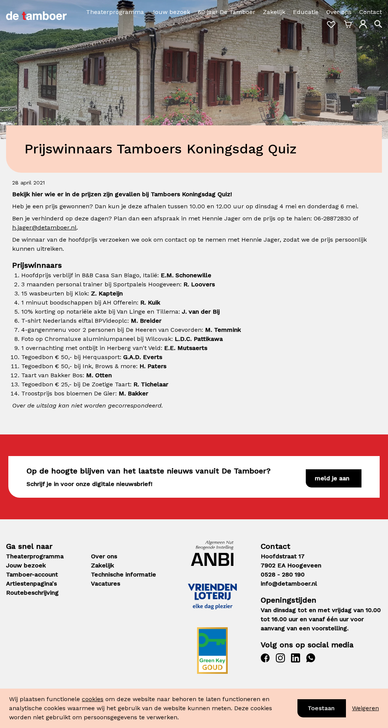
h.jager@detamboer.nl (44, 227)
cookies (92, 699)
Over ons (339, 12)
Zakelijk (274, 12)
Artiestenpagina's (31, 583)
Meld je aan (332, 478)
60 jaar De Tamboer (226, 12)
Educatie (306, 12)
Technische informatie (123, 574)
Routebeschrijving (32, 592)
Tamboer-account (32, 574)
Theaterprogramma (115, 12)
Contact (370, 12)
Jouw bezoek (171, 12)
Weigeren (365, 708)
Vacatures (105, 583)
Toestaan (321, 708)
